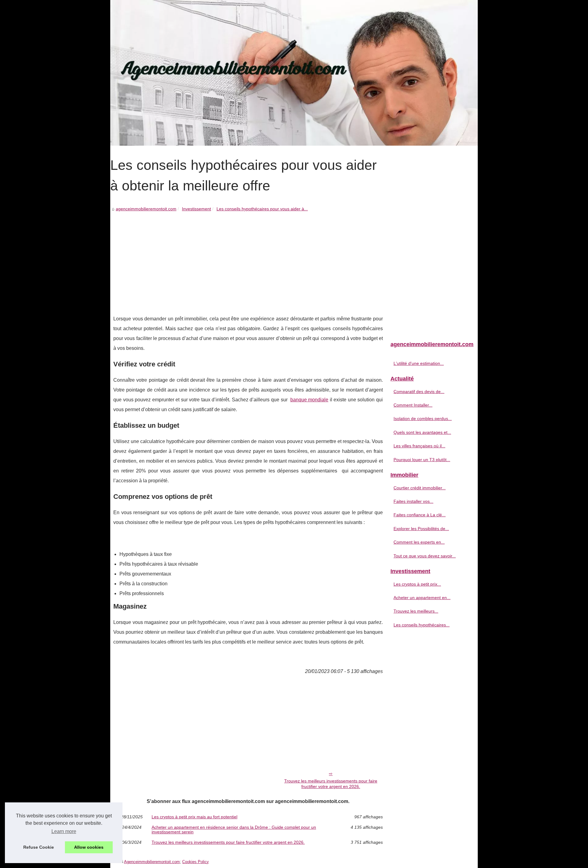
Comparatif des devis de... (419, 391)
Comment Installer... (413, 405)
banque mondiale (309, 399)
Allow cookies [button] (89, 847)
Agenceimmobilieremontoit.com (152, 861)
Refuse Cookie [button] (38, 847)
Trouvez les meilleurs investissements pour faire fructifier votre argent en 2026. (330, 783)
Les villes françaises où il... (419, 445)
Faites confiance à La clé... (420, 514)
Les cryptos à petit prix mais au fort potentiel (194, 817)
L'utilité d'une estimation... (419, 363)
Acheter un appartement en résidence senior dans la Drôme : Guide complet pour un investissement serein (234, 829)
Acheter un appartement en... (422, 597)
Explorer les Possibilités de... (421, 528)
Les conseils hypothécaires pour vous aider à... (262, 208)
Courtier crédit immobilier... (420, 487)
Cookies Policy (195, 861)
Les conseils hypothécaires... (422, 624)
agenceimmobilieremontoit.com (146, 208)
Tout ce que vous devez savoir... (425, 555)
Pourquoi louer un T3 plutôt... (422, 459)
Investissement (196, 208)
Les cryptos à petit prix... (417, 584)
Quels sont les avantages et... (422, 432)
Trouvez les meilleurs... (416, 611)
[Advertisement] (248, 259)
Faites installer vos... (413, 501)
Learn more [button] (63, 831)
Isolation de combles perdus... (423, 418)
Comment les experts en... (419, 542)
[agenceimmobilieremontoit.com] (294, 73)
